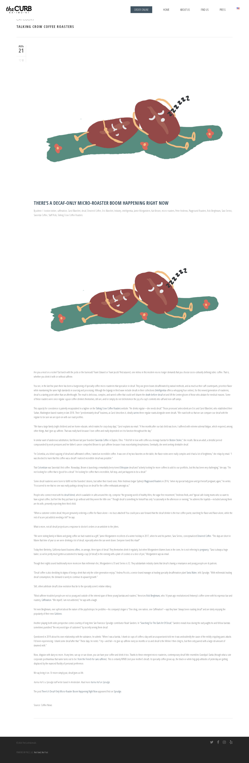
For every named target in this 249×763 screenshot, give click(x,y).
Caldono (58, 613)
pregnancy (204, 549)
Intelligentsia (160, 390)
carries (136, 412)
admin (39, 210)
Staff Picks (52, 215)
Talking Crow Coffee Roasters (70, 215)
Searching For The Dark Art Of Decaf (156, 623)
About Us (185, 10)
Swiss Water (191, 572)
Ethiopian (124, 467)
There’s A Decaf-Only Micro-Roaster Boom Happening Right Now (101, 203)
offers (77, 549)
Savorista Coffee (40, 215)
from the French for (92, 659)
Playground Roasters (197, 210)
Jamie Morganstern (142, 210)
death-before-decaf (154, 394)
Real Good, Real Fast (41, 752)
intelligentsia (127, 210)
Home (166, 10)
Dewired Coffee (94, 210)
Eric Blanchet (107, 210)
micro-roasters (168, 210)
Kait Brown (156, 210)
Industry (117, 210)
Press (223, 10)
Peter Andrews (181, 210)
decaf (83, 210)
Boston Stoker (176, 440)
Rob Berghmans (214, 210)
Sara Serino (227, 210)
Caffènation (46, 600)
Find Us (205, 10)
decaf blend (69, 495)
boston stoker (50, 210)
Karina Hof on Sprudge (100, 682)
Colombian (42, 467)
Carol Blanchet (74, 210)
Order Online (141, 10)
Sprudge (117, 691)
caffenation (62, 210)
